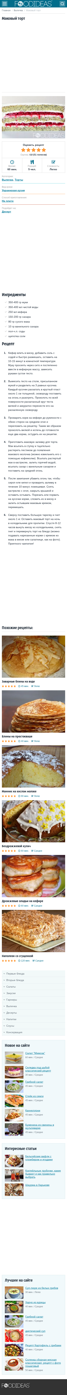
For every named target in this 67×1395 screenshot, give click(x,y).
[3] (33, 150)
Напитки (11, 1019)
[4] (38, 150)
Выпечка (18, 10)
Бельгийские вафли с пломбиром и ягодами (39, 1158)
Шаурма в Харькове (37, 1184)
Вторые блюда (15, 980)
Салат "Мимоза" (35, 1053)
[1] (23, 150)
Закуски (11, 993)
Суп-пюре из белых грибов (41, 1287)
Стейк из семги (34, 1096)
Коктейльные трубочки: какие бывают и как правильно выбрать (43, 1173)
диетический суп (35, 1330)
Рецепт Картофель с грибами (43, 1345)
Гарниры (11, 999)
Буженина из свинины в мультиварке (39, 1126)
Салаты (11, 986)
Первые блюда (15, 973)
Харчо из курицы (35, 1302)
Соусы (10, 1025)
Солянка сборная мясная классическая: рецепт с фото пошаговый (43, 1362)
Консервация (14, 1032)
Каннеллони (32, 1110)
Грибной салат (34, 1081)
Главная (6, 10)
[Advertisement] (33, 56)
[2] (28, 150)
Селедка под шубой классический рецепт (38, 1069)
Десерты (11, 1012)
